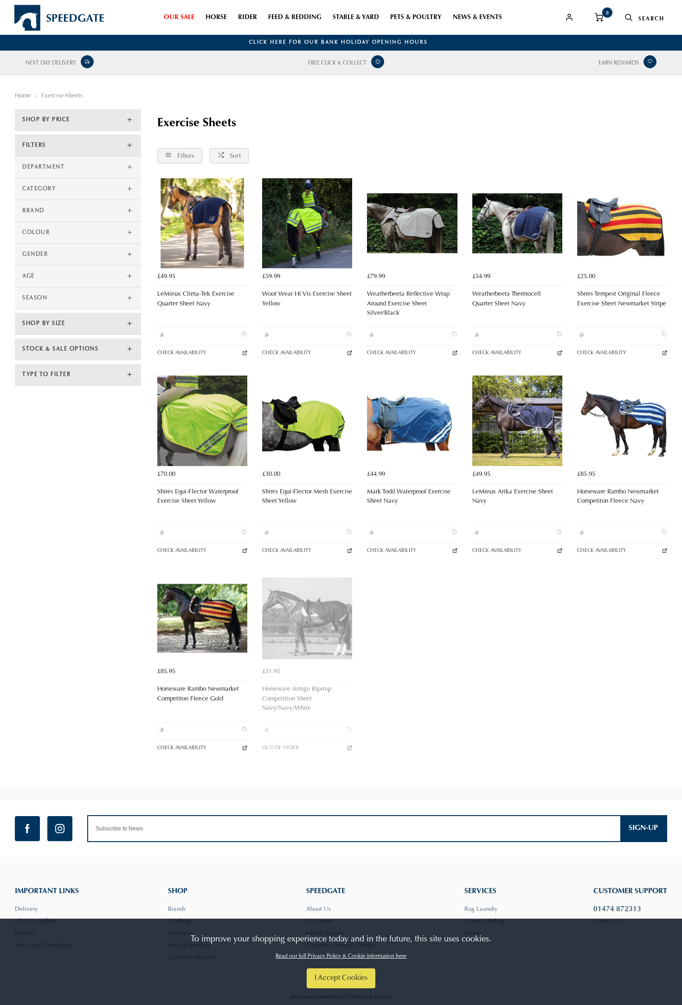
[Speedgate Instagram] (59, 828)
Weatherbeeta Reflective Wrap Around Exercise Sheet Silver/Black (408, 304)
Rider (247, 17)
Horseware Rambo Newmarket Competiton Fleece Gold (198, 694)
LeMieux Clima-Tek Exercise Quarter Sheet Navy (195, 299)
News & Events (477, 17)
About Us (318, 909)
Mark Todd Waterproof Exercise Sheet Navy (408, 497)
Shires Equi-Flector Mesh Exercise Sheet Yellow (307, 497)
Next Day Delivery (51, 63)
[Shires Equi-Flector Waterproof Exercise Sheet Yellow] (202, 421)
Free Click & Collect (337, 63)
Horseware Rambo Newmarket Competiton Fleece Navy (618, 497)
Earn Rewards (618, 63)
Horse (216, 17)
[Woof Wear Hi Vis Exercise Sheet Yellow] (307, 223)
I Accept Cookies (341, 978)
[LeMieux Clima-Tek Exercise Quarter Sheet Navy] (202, 223)
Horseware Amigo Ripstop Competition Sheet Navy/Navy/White (296, 699)
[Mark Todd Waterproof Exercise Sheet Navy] (412, 421)
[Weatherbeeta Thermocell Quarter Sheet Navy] (517, 223)
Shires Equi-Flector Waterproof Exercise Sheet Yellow (197, 497)
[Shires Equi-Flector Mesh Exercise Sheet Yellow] (307, 421)
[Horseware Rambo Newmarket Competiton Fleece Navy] (622, 421)
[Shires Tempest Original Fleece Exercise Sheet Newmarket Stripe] (622, 223)
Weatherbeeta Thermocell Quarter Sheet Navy (506, 299)
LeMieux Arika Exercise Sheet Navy (512, 497)
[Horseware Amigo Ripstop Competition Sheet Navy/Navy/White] (307, 618)
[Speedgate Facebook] (27, 828)
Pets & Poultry (416, 17)
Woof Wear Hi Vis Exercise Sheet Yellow (307, 299)
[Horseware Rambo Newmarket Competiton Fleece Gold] (202, 618)
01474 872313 (617, 909)
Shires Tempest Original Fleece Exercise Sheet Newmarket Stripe (621, 299)
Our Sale (179, 17)
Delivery (26, 909)
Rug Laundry (481, 909)
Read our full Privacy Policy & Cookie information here (341, 956)
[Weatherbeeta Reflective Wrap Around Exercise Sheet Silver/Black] (412, 223)
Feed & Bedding (295, 17)
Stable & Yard (356, 17)
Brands (177, 909)
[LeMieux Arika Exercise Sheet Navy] (517, 421)
